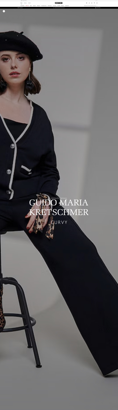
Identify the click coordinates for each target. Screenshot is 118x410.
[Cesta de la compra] (97, 3)
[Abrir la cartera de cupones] (86, 3)
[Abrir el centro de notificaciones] (91, 3)
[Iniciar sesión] (89, 3)
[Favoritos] (94, 3)
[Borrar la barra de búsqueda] (96, 5)
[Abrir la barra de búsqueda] (84, 5)
